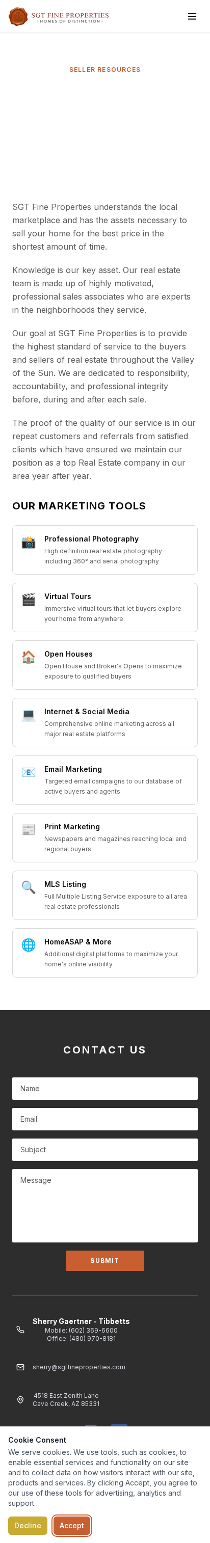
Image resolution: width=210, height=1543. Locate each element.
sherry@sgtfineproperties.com (79, 1367)
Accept (72, 1525)
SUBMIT (104, 1260)
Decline (27, 1525)
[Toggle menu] (192, 16)
